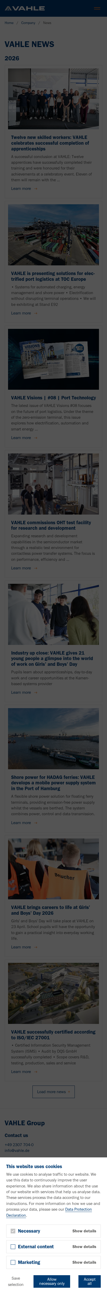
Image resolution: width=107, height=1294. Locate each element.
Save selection (16, 1281)
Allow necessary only (52, 1281)
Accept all (90, 1281)
